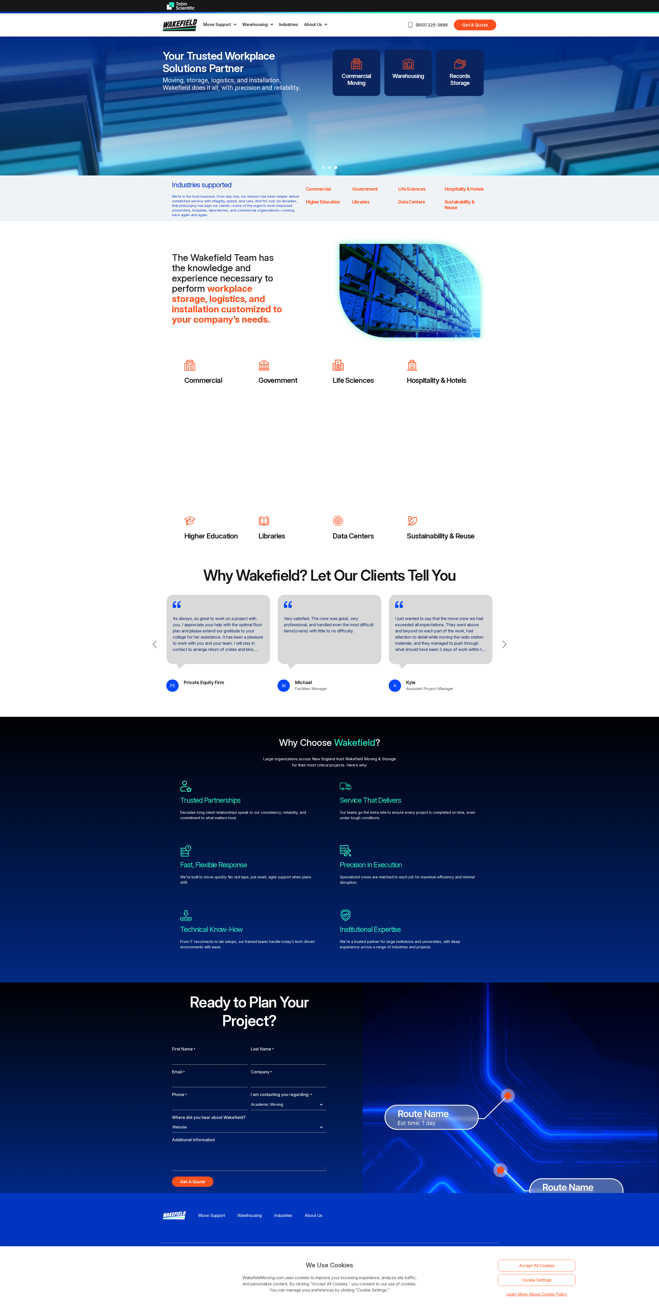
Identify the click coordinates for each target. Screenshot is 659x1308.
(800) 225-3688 (431, 25)
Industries (288, 24)
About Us (313, 1215)
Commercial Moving (356, 79)
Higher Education (211, 536)
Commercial (203, 380)
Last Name (262, 1048)
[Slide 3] (335, 167)
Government (277, 380)
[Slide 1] (323, 167)
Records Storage (460, 79)
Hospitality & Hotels (436, 380)
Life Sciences (353, 380)
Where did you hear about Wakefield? (209, 1117)
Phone (179, 1094)
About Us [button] (313, 24)
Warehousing (408, 76)
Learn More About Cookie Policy (536, 1294)
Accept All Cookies (536, 1265)
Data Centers (353, 536)
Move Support (211, 1215)
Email (178, 1071)
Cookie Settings (536, 1280)
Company (261, 1071)
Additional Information (193, 1139)
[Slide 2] (329, 167)
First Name (183, 1048)
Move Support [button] (217, 24)
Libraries (271, 536)
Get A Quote (475, 25)
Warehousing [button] (255, 24)
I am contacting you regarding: (281, 1094)
